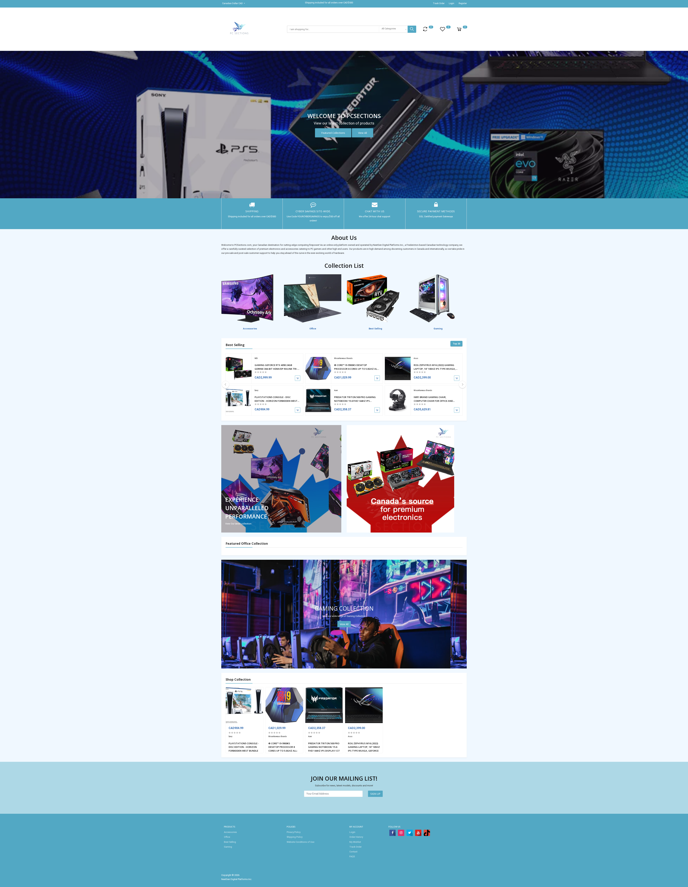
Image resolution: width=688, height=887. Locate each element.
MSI (256, 358)
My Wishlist (355, 842)
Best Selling (230, 842)
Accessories (230, 832)
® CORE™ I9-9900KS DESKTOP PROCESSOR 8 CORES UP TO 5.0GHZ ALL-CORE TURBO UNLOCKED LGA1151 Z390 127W (356, 367)
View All (362, 133)
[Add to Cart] (297, 378)
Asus (416, 358)
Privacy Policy (293, 832)
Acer (336, 390)
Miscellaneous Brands (343, 358)
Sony (256, 390)
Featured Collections (333, 133)
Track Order (439, 3)
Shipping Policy (294, 837)
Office (227, 837)
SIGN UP (375, 793)
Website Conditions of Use (300, 842)
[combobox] (393, 29)
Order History (356, 837)
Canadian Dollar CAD (232, 3)
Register (463, 3)
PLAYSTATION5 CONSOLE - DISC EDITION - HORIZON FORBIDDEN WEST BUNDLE (276, 399)
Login (451, 3)
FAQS (352, 856)
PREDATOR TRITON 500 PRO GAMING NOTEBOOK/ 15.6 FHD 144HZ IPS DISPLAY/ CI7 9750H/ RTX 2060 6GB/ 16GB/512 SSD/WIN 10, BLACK (355, 399)
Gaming (228, 846)
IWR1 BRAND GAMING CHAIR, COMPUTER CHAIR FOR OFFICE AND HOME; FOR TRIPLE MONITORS (433, 399)
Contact (353, 851)
